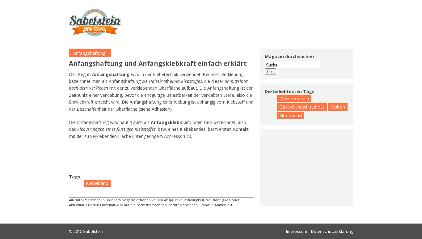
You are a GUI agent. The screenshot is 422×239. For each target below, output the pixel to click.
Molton (337, 107)
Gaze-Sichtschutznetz (301, 107)
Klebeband (97, 183)
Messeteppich (294, 98)
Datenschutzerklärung (332, 231)
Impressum (296, 231)
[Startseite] (95, 22)
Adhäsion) (162, 109)
